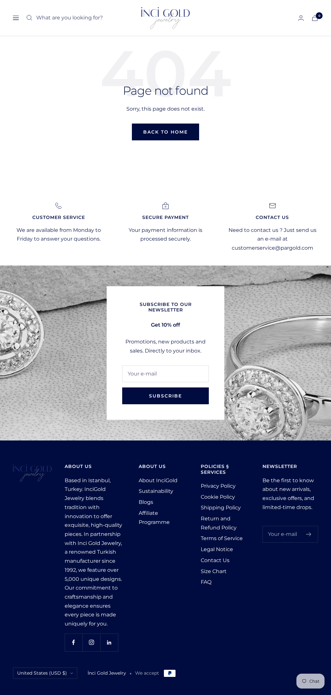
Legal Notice (217, 549)
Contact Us (215, 560)
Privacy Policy (218, 486)
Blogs (146, 502)
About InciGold (158, 480)
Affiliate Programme (154, 517)
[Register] (309, 534)
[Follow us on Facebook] (73, 642)
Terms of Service (222, 538)
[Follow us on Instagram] (91, 642)
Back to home (165, 132)
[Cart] (315, 18)
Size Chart (214, 571)
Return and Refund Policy (219, 523)
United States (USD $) (42, 673)
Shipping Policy (221, 508)
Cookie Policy (218, 497)
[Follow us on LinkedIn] (109, 642)
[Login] (301, 18)
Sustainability (156, 491)
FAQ (206, 582)
